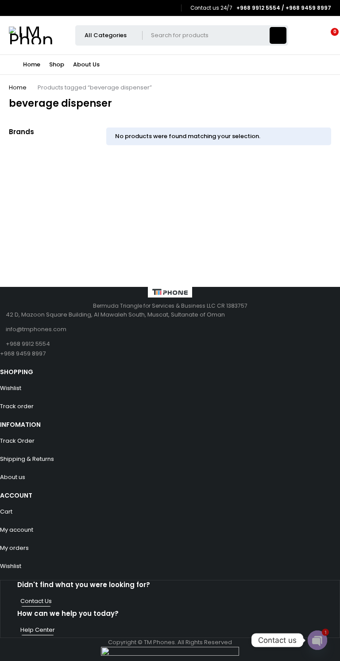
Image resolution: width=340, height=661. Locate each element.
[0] (327, 35)
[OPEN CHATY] (317, 640)
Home (18, 87)
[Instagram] (170, 8)
